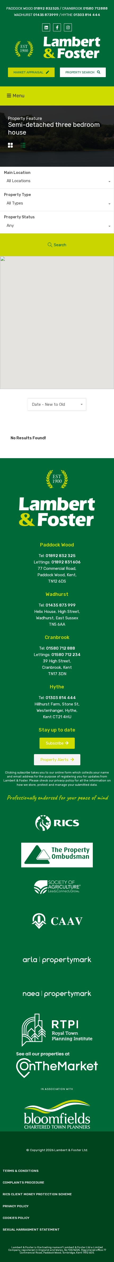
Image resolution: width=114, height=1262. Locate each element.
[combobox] (57, 182)
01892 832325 (46, 8)
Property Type (17, 195)
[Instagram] (68, 27)
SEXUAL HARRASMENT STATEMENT (31, 1229)
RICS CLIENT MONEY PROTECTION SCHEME (37, 1194)
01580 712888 (95, 8)
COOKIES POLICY (16, 1218)
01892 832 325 (61, 555)
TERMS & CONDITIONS (20, 1171)
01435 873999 (45, 15)
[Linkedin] (46, 27)
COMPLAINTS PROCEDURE (23, 1182)
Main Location (17, 172)
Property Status (19, 217)
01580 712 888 (60, 648)
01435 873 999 (61, 605)
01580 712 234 (66, 654)
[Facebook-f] (57, 27)
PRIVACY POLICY (16, 1206)
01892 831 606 (66, 562)
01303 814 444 (86, 15)
